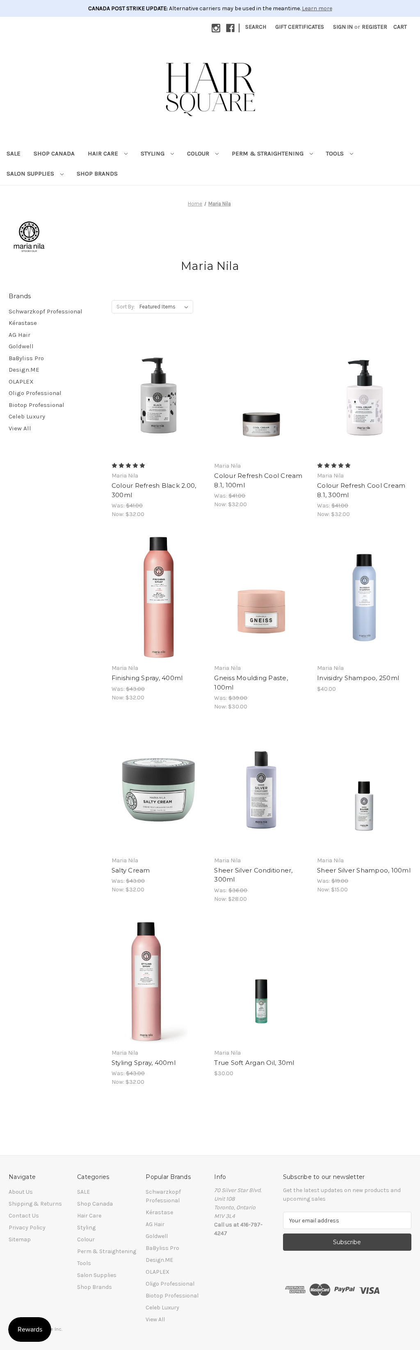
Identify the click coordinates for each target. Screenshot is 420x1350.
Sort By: (125, 307)
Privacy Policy (27, 1227)
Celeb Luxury (27, 416)
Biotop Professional (36, 405)
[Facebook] (230, 28)
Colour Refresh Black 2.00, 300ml (154, 490)
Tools (335, 153)
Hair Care (104, 153)
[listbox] (165, 307)
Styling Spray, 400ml (144, 1063)
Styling (153, 153)
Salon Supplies (31, 173)
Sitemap (20, 1239)
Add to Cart (261, 410)
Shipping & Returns (35, 1203)
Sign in (343, 26)
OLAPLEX (21, 381)
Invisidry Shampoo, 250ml (358, 678)
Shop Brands (97, 173)
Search (255, 26)
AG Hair (19, 334)
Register (374, 26)
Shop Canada (54, 153)
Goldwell (21, 346)
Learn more (317, 8)
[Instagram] (216, 28)
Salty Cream (131, 870)
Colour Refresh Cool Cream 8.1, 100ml (258, 480)
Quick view (157, 380)
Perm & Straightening (268, 153)
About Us (21, 1191)
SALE (14, 153)
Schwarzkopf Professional (45, 311)
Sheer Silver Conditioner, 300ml (253, 875)
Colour (199, 153)
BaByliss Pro (26, 358)
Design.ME (24, 369)
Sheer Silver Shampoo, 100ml (364, 870)
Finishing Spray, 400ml (147, 678)
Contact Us (24, 1215)
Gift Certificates (299, 26)
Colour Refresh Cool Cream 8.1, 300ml (361, 490)
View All (20, 428)
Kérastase (23, 323)
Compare (155, 395)
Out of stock (158, 410)
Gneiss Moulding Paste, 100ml (251, 682)
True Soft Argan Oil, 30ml (254, 1063)
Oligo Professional (35, 393)
